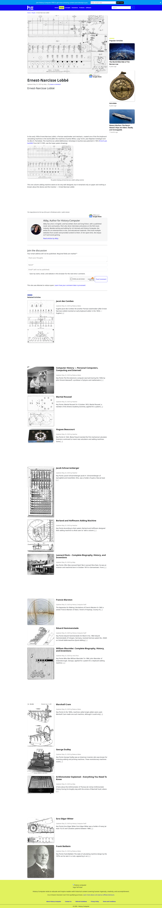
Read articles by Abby (50, 238)
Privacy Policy (95, 901)
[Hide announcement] (160, 2)
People (62, 7)
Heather (74, 402)
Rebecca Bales (76, 306)
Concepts (67, 7)
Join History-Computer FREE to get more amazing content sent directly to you (62, 3)
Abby (45, 84)
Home (56, 7)
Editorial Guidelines (81, 901)
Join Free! (120, 3)
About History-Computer (53, 901)
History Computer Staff (79, 604)
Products (81, 7)
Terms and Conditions (109, 901)
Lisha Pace (75, 656)
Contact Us (68, 901)
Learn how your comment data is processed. (70, 285)
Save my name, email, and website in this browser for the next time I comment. (57, 274)
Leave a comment (55, 84)
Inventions (75, 7)
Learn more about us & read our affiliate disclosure (98, 895)
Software (88, 7)
